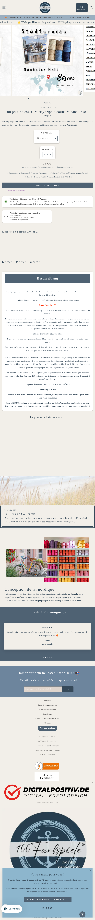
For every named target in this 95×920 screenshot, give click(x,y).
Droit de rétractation (47, 709)
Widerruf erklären (47, 728)
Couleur (46, 133)
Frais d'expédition (40, 167)
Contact (47, 723)
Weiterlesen (72, 125)
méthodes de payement (47, 741)
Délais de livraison (47, 755)
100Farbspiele (47, 107)
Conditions (47, 714)
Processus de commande (47, 737)
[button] (82, 914)
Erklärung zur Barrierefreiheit (47, 718)
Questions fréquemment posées (47, 750)
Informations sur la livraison (47, 746)
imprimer (47, 700)
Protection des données (47, 705)
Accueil (47, 103)
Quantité (48, 149)
